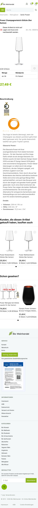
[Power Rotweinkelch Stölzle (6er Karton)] (9, 240)
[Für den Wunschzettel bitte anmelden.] (15, 232)
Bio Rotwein (5, 427)
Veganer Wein (5, 447)
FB (4, 487)
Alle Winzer (4, 464)
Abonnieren (31, 480)
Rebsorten (4, 444)
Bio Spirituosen (6, 439)
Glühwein (4, 453)
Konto (3, 350)
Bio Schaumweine (7, 436)
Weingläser (4, 461)
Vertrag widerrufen (10, 355)
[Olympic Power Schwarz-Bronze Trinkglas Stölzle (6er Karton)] (28, 294)
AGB (2, 404)
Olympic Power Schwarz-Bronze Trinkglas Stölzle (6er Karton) (27, 310)
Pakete (3, 459)
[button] (13, 376)
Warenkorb (4, 347)
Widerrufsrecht (6, 413)
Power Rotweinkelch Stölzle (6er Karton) (7, 256)
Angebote (4, 450)
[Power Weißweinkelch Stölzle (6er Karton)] (28, 240)
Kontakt (3, 344)
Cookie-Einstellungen (26, 504)
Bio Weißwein (5, 430)
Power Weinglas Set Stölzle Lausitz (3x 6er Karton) (9, 304)
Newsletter (4, 416)
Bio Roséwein (5, 433)
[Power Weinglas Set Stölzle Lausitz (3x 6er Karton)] (9, 291)
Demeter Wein (5, 456)
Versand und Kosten (7, 410)
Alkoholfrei (4, 442)
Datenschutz (5, 407)
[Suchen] (36, 10)
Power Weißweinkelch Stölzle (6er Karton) (26, 256)
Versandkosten (10, 495)
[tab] (16, 266)
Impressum (4, 401)
